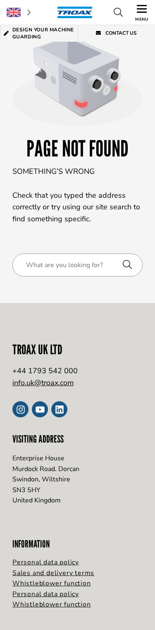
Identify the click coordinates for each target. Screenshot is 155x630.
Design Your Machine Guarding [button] (43, 33)
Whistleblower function (51, 583)
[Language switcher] (19, 12)
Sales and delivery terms (53, 573)
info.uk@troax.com (43, 383)
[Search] (118, 12)
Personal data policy (45, 562)
